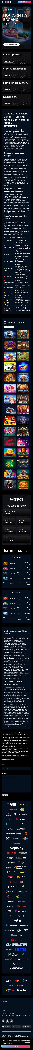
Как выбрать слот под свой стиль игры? (15, 743)
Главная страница (9, 1013)
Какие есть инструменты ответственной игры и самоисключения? (15, 748)
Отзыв (4, 773)
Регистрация (24, 2)
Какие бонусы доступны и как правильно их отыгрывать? (16, 738)
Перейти (8, 61)
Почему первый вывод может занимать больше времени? (15, 741)
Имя (3, 764)
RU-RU (4, 1010)
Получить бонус (11, 44)
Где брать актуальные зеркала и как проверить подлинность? (13, 745)
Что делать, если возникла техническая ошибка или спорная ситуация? (15, 751)
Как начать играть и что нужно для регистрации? (13, 735)
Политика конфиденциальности (16, 1016)
